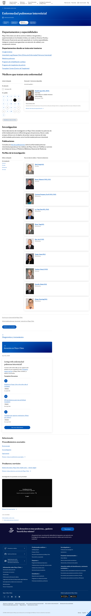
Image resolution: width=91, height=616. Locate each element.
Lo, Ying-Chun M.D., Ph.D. (42, 209)
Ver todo (4, 169)
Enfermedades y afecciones (10, 8)
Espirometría (5, 453)
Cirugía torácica (7, 52)
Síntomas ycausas (6, 22)
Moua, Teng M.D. (39, 224)
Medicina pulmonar (8, 58)
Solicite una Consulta (9, 17)
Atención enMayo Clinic (33, 22)
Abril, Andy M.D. (39, 164)
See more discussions (17, 427)
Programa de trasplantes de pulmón (14, 65)
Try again (27, 496)
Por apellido (5, 92)
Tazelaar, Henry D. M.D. (41, 269)
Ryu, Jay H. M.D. (39, 239)
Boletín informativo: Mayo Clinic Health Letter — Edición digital (19, 467)
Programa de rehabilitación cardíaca (13, 62)
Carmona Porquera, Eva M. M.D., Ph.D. (45, 194)
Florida (3, 165)
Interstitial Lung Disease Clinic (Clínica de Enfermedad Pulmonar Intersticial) (27, 55)
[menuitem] (6, 23)
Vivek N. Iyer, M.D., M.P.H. (42, 91)
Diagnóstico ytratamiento (15, 22)
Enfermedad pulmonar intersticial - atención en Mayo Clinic (18, 321)
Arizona (4, 163)
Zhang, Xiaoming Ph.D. (41, 299)
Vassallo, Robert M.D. (41, 284)
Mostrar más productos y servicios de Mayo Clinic (15, 471)
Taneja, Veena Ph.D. (40, 254)
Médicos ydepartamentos (24, 22)
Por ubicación (5, 86)
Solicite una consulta (9, 327)
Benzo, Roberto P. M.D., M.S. (43, 179)
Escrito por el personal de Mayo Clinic (12, 317)
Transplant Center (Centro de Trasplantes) (15, 68)
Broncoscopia (6, 446)
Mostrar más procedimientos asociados (13, 457)
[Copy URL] (36, 493)
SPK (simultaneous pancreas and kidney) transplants (15, 401)
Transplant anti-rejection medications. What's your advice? (16, 416)
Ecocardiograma (6, 450)
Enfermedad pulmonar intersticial (24, 13)
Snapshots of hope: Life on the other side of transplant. (16, 385)
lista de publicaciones (18, 145)
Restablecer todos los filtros (10, 119)
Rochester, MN (8, 89)
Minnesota (4, 167)
